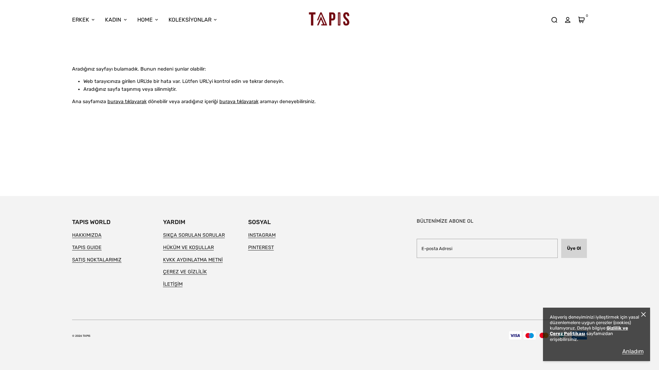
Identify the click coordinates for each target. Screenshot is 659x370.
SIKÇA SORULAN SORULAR (194, 235)
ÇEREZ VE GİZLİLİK (185, 272)
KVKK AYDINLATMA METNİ (193, 260)
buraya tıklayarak (127, 101)
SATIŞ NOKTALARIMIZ (97, 260)
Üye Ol (574, 248)
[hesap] (568, 19)
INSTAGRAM (262, 235)
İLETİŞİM (173, 284)
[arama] (554, 19)
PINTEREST (261, 247)
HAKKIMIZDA (87, 235)
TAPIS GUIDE (87, 247)
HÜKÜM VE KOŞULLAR (188, 247)
